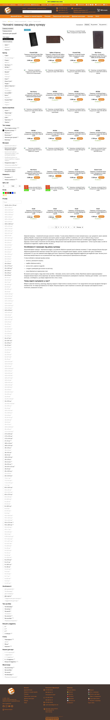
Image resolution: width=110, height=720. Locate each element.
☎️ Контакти (19, 4)
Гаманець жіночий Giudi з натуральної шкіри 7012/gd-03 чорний (55, 212)
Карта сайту (91, 702)
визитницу (43, 283)
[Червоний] (6, 193)
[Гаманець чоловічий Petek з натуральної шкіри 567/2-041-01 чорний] (76, 118)
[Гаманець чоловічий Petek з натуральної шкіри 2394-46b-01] (55, 78)
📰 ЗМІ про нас (35, 4)
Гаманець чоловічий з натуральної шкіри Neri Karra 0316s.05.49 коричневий (33, 95)
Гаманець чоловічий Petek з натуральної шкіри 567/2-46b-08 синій (33, 134)
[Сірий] (15, 193)
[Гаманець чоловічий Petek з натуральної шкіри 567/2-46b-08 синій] (33, 118)
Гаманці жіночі (7, 31)
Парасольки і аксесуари (61, 16)
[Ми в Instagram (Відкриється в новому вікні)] (88, 4)
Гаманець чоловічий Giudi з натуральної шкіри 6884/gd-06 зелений (76, 212)
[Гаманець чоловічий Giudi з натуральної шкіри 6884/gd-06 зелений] (76, 196)
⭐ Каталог (5, 4)
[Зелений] (4, 193)
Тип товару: (6, 37)
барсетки (26, 241)
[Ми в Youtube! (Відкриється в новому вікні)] (90, 4)
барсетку (49, 283)
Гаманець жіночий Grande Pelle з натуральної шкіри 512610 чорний (33, 56)
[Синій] (13, 193)
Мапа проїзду (49, 711)
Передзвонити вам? (63, 12)
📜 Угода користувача (94, 698)
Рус (73, 4)
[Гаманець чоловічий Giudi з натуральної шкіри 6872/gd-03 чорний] (76, 157)
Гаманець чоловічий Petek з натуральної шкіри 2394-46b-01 (55, 94)
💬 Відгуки (49, 4)
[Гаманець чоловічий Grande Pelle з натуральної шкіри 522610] (76, 39)
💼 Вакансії (42, 4)
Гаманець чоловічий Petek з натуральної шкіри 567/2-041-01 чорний (76, 134)
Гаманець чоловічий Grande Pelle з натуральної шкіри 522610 (76, 56)
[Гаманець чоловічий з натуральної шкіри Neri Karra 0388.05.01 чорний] (33, 157)
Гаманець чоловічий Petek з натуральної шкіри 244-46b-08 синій (98, 134)
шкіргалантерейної (97, 273)
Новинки (87, 24)
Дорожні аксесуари (78, 16)
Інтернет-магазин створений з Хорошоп (54, 716)
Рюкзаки (47, 16)
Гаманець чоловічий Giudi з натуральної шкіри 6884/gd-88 (55, 172)
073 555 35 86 (63, 8)
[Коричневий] (8, 193)
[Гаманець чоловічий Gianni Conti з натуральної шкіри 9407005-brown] (98, 157)
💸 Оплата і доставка (93, 694)
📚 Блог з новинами (58, 4)
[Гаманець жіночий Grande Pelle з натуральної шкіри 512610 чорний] (33, 39)
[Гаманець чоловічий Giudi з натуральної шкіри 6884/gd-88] (55, 157)
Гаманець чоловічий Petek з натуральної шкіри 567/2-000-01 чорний (98, 95)
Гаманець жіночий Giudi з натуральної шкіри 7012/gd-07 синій (33, 212)
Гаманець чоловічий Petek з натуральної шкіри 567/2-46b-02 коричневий (55, 134)
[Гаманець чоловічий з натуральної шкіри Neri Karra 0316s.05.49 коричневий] (33, 78)
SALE (97, 16)
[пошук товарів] (50, 11)
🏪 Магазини (27, 4)
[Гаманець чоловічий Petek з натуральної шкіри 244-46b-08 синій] (98, 118)
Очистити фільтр (7, 41)
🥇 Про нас (12, 4)
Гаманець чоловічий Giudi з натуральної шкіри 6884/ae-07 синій (98, 212)
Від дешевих (94, 24)
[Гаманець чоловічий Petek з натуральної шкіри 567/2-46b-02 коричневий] (55, 118)
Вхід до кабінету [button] (71, 690)
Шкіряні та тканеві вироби (33, 16)
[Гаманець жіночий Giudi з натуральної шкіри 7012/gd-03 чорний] (55, 196)
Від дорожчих (102, 24)
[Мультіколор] (17, 193)
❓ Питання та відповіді (94, 700)
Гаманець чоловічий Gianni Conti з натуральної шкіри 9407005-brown (98, 173)
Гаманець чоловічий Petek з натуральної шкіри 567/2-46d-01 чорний (76, 95)
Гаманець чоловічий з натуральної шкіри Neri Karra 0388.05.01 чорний (33, 173)
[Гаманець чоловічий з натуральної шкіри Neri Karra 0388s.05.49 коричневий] (98, 39)
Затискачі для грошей (9, 33)
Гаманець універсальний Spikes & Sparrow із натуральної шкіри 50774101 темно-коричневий (55, 56)
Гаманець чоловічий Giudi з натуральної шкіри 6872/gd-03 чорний (76, 173)
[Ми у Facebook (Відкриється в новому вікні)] (86, 4)
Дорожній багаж (16, 16)
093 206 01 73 (63, 10)
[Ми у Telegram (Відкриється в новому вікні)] (92, 4)
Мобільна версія (8, 709)
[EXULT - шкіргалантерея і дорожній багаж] (11, 691)
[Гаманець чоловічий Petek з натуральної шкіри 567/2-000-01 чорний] (98, 78)
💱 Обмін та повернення (94, 696)
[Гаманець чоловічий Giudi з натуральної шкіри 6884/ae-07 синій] (98, 196)
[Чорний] (10, 193)
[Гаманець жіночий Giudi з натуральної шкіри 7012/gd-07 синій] (33, 196)
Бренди (90, 16)
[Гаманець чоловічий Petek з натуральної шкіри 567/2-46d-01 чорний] (76, 78)
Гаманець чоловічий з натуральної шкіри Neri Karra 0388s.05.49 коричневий (98, 56)
